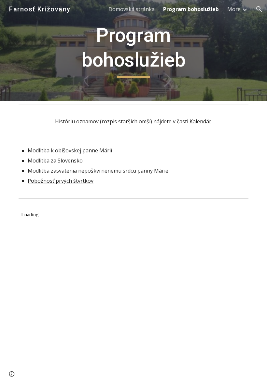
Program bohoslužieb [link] (191, 9)
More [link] (234, 9)
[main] (133, 50)
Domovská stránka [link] (131, 9)
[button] (259, 9)
